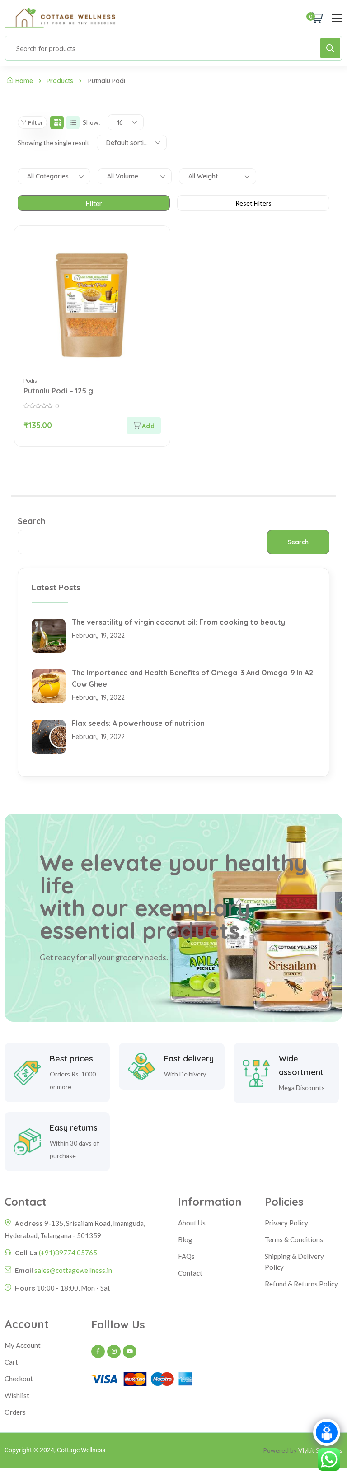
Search (31, 521)
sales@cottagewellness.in (73, 1270)
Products (60, 81)
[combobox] (126, 122)
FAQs (186, 1256)
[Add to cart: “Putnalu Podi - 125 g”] (144, 425)
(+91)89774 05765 (68, 1253)
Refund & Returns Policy (301, 1284)
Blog (185, 1239)
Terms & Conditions (294, 1239)
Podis (30, 380)
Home (24, 81)
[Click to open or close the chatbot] (326, 1432)
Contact (190, 1273)
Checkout (19, 1379)
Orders (15, 1412)
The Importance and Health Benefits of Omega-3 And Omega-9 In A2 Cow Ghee (192, 678)
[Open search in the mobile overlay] (173, 48)
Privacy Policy (286, 1223)
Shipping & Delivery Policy (294, 1261)
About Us (192, 1223)
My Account (23, 1345)
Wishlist (17, 1395)
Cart (11, 1362)
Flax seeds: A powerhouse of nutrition (138, 723)
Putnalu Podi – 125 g (58, 390)
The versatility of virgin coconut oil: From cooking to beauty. (179, 622)
